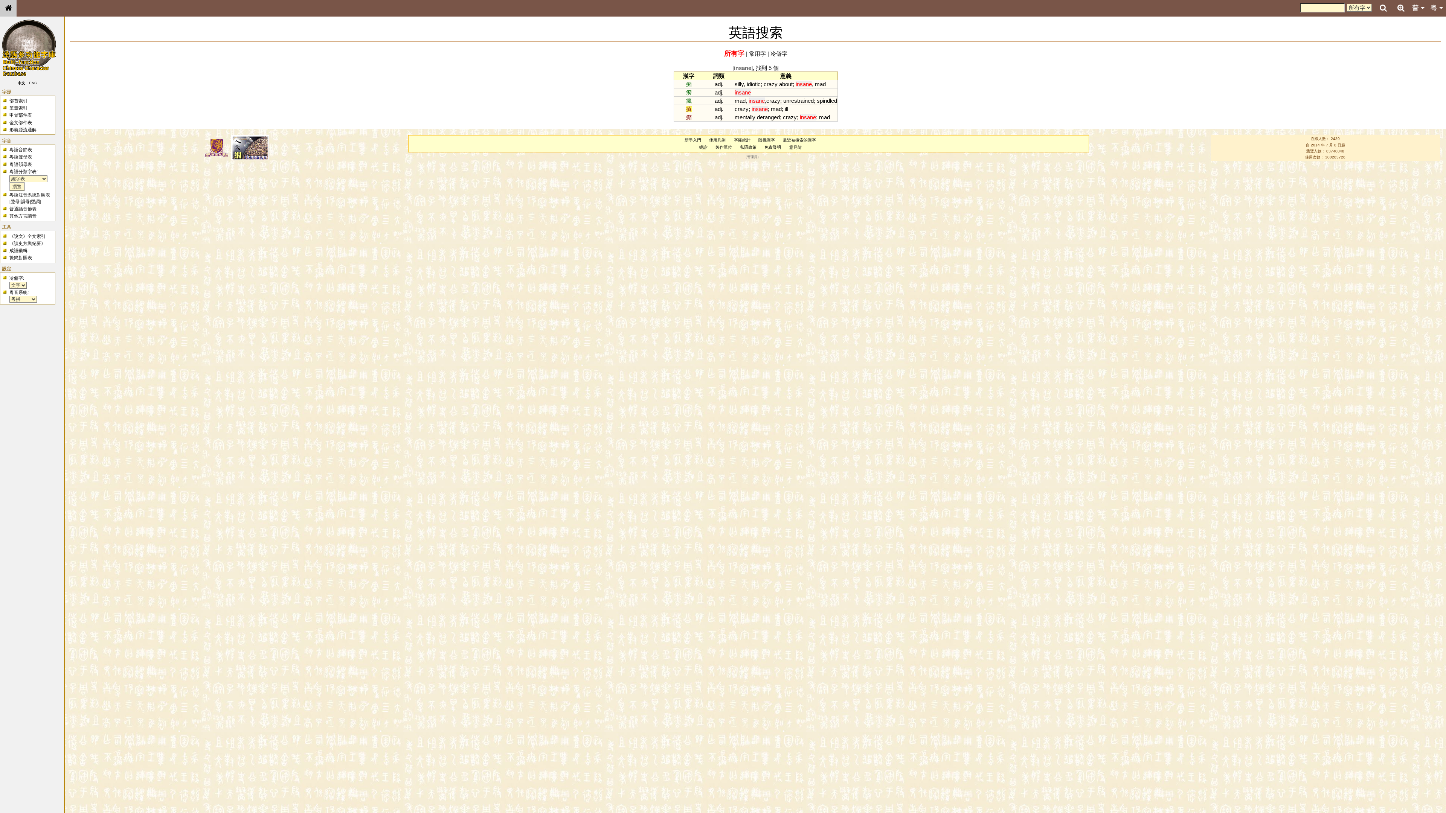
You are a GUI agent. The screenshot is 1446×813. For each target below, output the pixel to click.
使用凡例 (717, 140)
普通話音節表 (23, 209)
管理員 (752, 157)
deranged (768, 117)
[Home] (8, 8)
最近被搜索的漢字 (799, 140)
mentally (745, 117)
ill (786, 109)
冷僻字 (778, 53)
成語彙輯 (18, 250)
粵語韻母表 (20, 164)
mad (820, 84)
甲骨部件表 (20, 115)
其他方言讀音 (23, 216)
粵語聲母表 (20, 157)
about (786, 84)
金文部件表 (20, 122)
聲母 (15, 201)
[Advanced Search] (1401, 8)
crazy (771, 84)
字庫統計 (742, 140)
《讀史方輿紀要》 (27, 243)
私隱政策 (748, 147)
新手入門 (693, 140)
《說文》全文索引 (27, 236)
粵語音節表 (20, 149)
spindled (827, 100)
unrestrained (798, 100)
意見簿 (795, 147)
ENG (33, 83)
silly (739, 84)
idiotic (754, 84)
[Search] (1383, 8)
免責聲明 (772, 147)
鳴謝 (703, 147)
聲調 (35, 201)
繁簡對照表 (20, 257)
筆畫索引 (18, 108)
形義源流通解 (23, 129)
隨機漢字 (766, 140)
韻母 (25, 201)
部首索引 (18, 101)
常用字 (757, 53)
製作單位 (723, 147)
